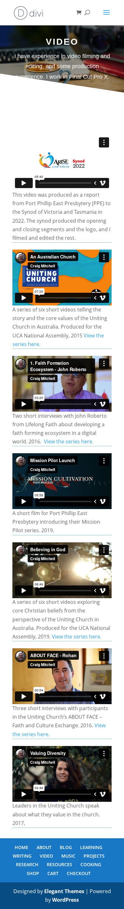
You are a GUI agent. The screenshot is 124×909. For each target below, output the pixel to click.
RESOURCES (59, 864)
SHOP (33, 873)
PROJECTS (94, 856)
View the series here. (68, 441)
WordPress (65, 899)
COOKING (90, 864)
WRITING (22, 856)
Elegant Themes (64, 891)
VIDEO (46, 856)
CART (53, 873)
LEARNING (91, 847)
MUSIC (68, 856)
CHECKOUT (79, 873)
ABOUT (44, 847)
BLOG (66, 847)
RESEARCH (27, 864)
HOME (21, 847)
